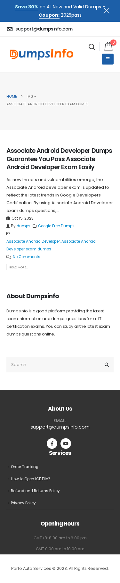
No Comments (26, 256)
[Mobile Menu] (108, 59)
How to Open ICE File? (30, 479)
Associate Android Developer (33, 241)
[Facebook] (52, 443)
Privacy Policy (23, 503)
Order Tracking (24, 466)
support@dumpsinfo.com (60, 427)
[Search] (107, 364)
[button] (92, 47)
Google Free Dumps (56, 226)
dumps (23, 226)
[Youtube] (65, 443)
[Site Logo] (41, 54)
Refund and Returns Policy (35, 490)
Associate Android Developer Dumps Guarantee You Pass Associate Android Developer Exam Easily (59, 158)
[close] (109, 9)
